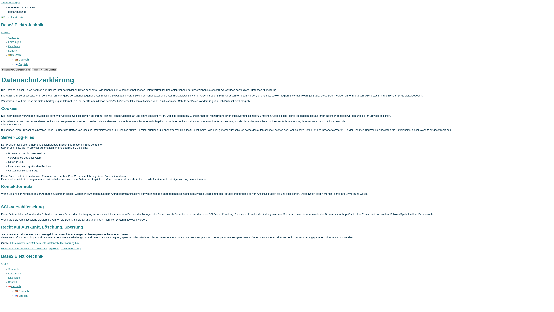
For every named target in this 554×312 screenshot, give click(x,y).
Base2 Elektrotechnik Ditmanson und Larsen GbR (24, 248)
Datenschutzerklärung (71, 248)
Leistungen (14, 42)
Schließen (5, 32)
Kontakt (12, 50)
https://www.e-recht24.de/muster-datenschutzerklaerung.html (45, 243)
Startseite (13, 37)
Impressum (54, 248)
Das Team (14, 46)
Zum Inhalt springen (10, 2)
